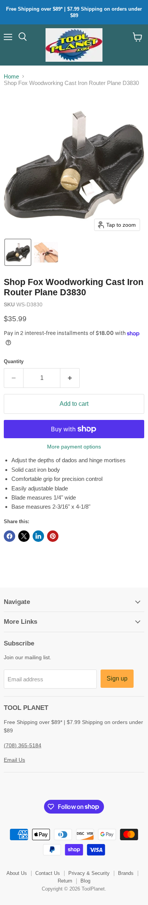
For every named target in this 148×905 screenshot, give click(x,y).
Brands (126, 873)
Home (11, 76)
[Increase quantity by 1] (70, 378)
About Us (16, 873)
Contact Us (47, 873)
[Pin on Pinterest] (52, 536)
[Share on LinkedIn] (38, 536)
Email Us (14, 760)
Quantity (14, 361)
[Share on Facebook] (9, 536)
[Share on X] (24, 536)
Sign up (117, 678)
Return (65, 881)
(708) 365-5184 (22, 745)
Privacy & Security (89, 873)
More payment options (74, 447)
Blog (85, 881)
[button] (18, 252)
